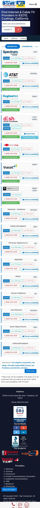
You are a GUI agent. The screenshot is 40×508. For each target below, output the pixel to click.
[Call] (13, 502)
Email (26, 507)
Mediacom (10, 484)
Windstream (10, 486)
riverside (11, 365)
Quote (20, 507)
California (14, 38)
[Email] (27, 502)
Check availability (31, 63)
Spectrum (9, 469)
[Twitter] (16, 432)
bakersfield (19, 365)
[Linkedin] (23, 432)
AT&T (8, 481)
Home (6, 38)
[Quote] (20, 502)
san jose (24, 368)
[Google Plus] (23, 428)
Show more (30, 371)
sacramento (15, 368)
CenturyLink (10, 474)
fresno (28, 365)
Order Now (30, 134)
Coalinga (23, 38)
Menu (32, 4)
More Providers (9, 489)
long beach (26, 362)
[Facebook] (16, 428)
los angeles (17, 362)
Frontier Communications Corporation (20, 476)
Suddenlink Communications (17, 479)
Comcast (9, 471)
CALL (13, 507)
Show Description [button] (11, 66)
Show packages (30, 137)
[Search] (18, 30)
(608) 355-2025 (11, 62)
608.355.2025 (22, 402)
